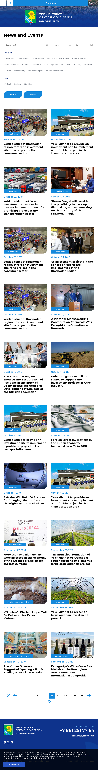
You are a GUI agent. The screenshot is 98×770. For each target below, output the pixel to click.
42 (45, 695)
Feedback (51, 3)
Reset (33, 95)
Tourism (7, 71)
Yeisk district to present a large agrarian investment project (69, 615)
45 (65, 695)
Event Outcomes (11, 64)
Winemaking (19, 71)
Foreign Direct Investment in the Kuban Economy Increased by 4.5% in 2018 (71, 443)
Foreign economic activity (58, 58)
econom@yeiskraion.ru (83, 736)
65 (82, 695)
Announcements (79, 58)
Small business (23, 58)
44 (58, 695)
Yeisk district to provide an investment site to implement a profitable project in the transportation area (72, 148)
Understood (13, 764)
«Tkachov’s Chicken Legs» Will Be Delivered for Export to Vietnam (25, 615)
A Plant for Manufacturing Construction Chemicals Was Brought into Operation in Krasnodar (71, 323)
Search (13, 95)
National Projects (35, 71)
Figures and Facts (40, 64)
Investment (9, 58)
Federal (7, 84)
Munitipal (28, 84)
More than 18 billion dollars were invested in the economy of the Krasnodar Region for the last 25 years (25, 559)
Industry (78, 64)
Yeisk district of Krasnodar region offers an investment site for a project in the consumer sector (23, 148)
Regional (17, 84)
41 (38, 695)
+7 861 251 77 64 (77, 730)
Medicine (88, 64)
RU (95, 3)
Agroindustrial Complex (61, 64)
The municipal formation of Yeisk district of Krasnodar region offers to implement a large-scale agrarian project (71, 559)
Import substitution (54, 71)
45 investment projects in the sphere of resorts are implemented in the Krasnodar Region (72, 266)
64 (75, 695)
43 (51, 695)
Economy (26, 64)
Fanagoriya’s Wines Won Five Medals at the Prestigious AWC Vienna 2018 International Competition (71, 671)
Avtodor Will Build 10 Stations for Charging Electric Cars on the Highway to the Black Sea (25, 500)
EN (90, 3)
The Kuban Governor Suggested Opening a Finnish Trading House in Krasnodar (24, 669)
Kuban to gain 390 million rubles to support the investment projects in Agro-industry (71, 381)
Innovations (38, 58)
